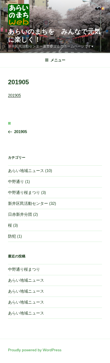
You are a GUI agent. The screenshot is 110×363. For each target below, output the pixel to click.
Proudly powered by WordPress (34, 350)
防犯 (12, 236)
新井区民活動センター (28, 203)
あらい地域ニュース (26, 170)
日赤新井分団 (20, 214)
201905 (14, 95)
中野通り (16, 181)
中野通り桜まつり (24, 192)
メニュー (57, 60)
